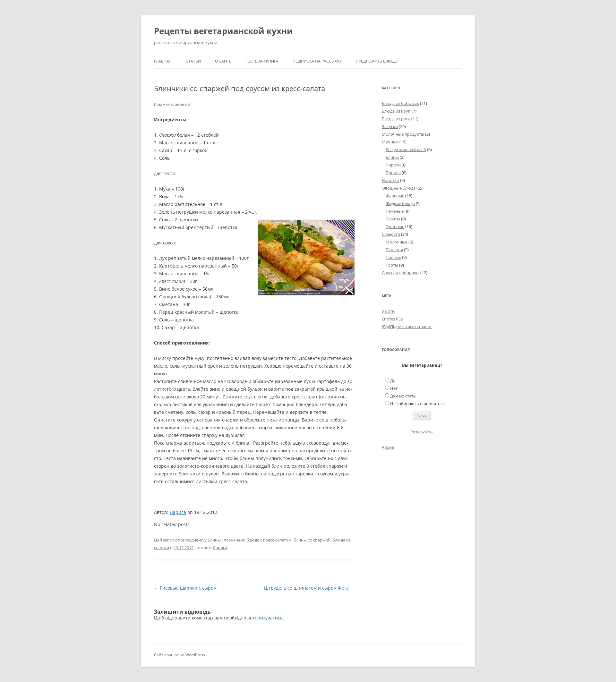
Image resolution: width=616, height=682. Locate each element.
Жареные (395, 196)
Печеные (395, 211)
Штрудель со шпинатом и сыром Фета (309, 588)
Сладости (391, 234)
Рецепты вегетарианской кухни (223, 31)
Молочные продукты (403, 134)
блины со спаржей (312, 540)
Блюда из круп (396, 111)
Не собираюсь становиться (417, 403)
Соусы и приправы (400, 273)
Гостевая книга (261, 61)
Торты (392, 265)
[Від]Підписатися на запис (407, 326)
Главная (163, 61)
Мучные (390, 142)
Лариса (178, 512)
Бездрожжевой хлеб (406, 149)
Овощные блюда (398, 188)
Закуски (390, 126)
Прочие (393, 257)
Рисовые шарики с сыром (185, 588)
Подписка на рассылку (317, 61)
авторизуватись (265, 618)
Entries (392, 319)
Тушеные (395, 226)
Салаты (393, 219)
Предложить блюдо (377, 61)
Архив (388, 447)
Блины (214, 540)
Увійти (388, 311)
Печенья (394, 249)
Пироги (393, 165)
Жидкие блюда (400, 203)
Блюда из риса (396, 119)
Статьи (193, 61)
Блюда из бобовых (400, 103)
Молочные (396, 242)
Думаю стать (403, 396)
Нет (394, 388)
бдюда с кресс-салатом (269, 540)
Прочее (393, 172)
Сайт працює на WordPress (179, 655)
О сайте (223, 61)
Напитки (390, 180)
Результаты (421, 432)
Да (392, 380)
